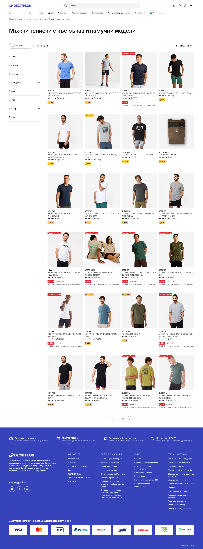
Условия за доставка (110, 463)
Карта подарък (140, 476)
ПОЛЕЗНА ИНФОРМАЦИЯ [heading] (111, 454)
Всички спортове (16, 13)
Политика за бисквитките (179, 463)
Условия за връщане (109, 470)
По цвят (12, 117)
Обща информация (176, 466)
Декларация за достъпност (180, 508)
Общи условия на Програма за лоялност (181, 475)
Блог (69, 470)
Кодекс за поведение (177, 501)
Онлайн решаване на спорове (181, 484)
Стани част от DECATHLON (79, 478)
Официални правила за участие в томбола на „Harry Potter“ (113, 483)
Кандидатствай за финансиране (142, 485)
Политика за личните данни (180, 459)
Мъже (31, 13)
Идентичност (73, 459)
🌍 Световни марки (158, 13)
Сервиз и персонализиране (146, 463)
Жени (41, 13)
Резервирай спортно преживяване (143, 467)
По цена (12, 56)
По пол (12, 100)
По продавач (15, 82)
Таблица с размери (109, 478)
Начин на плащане (109, 466)
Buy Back (138, 459)
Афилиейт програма (143, 472)
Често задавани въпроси (111, 459)
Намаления (140, 13)
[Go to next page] (129, 419)
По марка (13, 74)
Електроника (98, 13)
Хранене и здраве (80, 13)
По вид (12, 91)
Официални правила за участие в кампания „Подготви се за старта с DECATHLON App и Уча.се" (112, 493)
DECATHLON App (74, 474)
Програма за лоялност (77, 466)
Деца (50, 13)
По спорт (13, 108)
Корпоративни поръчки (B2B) (146, 480)
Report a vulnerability (176, 505)
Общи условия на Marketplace (114, 474)
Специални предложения (119, 13)
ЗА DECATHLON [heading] (74, 454)
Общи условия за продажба (180, 470)
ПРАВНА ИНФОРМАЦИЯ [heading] (177, 454)
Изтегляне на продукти (178, 491)
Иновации (72, 463)
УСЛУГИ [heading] (137, 454)
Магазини (72, 481)
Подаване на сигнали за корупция (178, 496)
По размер (14, 65)
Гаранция (172, 487)
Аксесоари (62, 13)
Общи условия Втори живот (180, 480)
